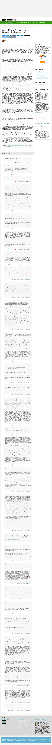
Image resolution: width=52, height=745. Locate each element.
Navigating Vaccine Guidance (41, 71)
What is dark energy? (6, 719)
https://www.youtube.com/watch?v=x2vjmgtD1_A (13, 539)
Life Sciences (4, 22)
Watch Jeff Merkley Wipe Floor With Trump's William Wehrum (41, 128)
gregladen (4, 26)
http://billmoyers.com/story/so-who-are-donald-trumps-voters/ (15, 706)
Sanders (9, 146)
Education (29, 22)
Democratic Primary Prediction (18, 145)
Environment (17, 22)
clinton (11, 145)
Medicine (36, 22)
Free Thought (10, 23)
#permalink (28, 162)
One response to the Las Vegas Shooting (42, 123)
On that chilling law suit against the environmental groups (41, 112)
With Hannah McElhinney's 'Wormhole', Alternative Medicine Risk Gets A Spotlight (43, 78)
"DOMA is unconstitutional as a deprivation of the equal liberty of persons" (41, 720)
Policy (33, 22)
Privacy (18, 739)
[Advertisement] (26, 9)
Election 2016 (7, 145)
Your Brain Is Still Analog (40, 76)
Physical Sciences (11, 22)
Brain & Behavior (42, 22)
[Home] (10, 20)
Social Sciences (24, 22)
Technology (4, 23)
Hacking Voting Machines (39, 100)
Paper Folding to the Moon (23, 719)
